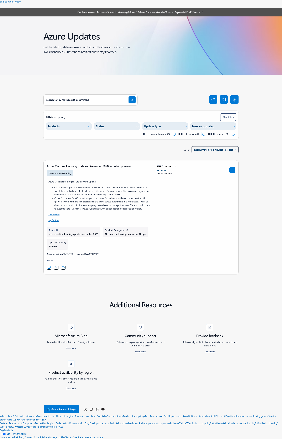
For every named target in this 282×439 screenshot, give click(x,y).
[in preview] (203, 133)
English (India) (6, 430)
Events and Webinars (128, 423)
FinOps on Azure (196, 416)
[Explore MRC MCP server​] (234, 99)
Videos (182, 423)
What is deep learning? (267, 423)
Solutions (230, 416)
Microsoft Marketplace (44, 423)
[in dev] (174, 133)
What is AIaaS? (7, 426)
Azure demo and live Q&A (33, 419)
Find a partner (62, 423)
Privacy (45, 437)
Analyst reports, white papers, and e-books (159, 423)
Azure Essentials (98, 416)
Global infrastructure (46, 416)
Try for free (53, 220)
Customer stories (114, 416)
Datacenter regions (65, 416)
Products (127, 416)
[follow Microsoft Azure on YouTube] (103, 409)
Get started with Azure (25, 416)
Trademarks (83, 437)
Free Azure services (154, 416)
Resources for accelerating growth (251, 416)
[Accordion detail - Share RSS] (56, 267)
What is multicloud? (221, 423)
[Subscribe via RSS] (224, 99)
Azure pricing (138, 416)
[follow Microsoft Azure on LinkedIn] (97, 409)
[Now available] (233, 133)
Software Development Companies (16, 423)
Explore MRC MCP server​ (188, 12)
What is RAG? (56, 426)
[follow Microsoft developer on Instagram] (91, 409)
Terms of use (71, 437)
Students (114, 423)
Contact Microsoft (33, 437)
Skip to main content (10, 1)
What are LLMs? (22, 426)
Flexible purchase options (176, 416)
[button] (213, 99)
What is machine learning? (243, 423)
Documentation (76, 423)
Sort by (187, 149)
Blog (87, 423)
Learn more (53, 214)
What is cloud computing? (198, 423)
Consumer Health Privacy (12, 437)
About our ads (96, 437)
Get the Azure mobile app (63, 409)
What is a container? (39, 426)
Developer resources (99, 423)
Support (16, 419)
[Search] (132, 99)
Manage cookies (57, 437)
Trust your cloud (82, 416)
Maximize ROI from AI (215, 416)
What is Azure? (7, 416)
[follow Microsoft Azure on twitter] (85, 409)
